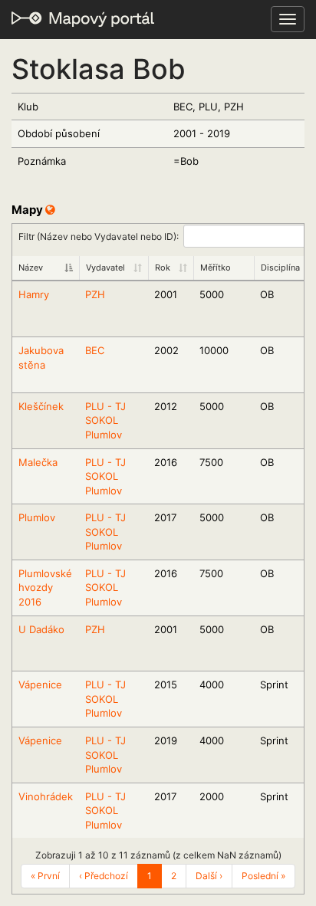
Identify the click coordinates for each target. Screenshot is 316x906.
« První (45, 875)
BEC (94, 350)
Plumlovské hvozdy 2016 (45, 587)
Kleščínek (41, 406)
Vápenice (40, 684)
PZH (95, 294)
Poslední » (263, 875)
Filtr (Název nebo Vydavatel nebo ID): (98, 235)
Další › (209, 875)
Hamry (33, 294)
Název (30, 267)
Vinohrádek (45, 796)
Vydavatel (105, 267)
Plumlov (36, 517)
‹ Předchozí (103, 875)
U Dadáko (41, 629)
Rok (162, 267)
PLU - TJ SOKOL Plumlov (105, 420)
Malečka (38, 462)
